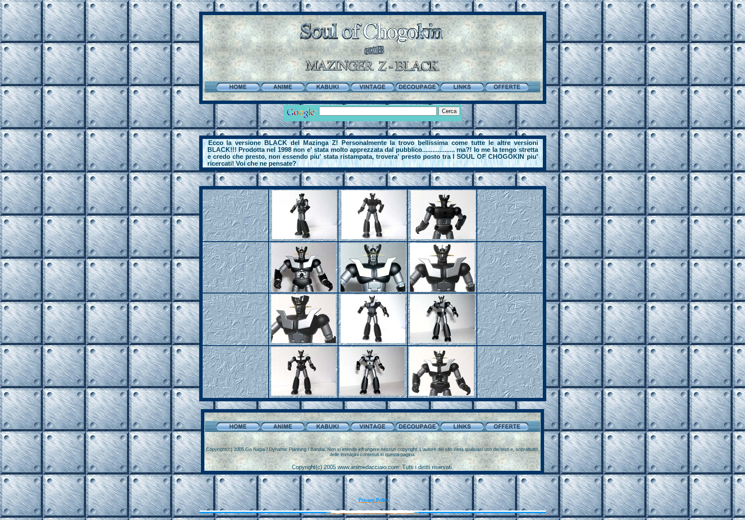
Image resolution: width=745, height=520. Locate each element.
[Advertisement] (372, 131)
